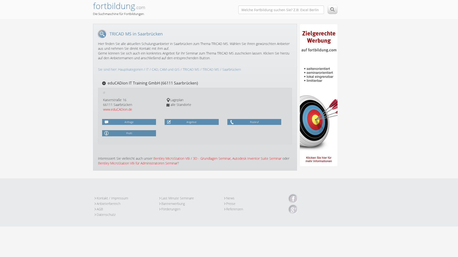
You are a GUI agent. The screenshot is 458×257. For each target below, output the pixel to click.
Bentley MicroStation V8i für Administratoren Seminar (137, 163)
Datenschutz (106, 214)
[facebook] (293, 199)
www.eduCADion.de (117, 109)
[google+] (293, 210)
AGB (100, 209)
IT (147, 69)
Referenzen (234, 209)
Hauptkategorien (130, 69)
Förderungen (170, 209)
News (230, 198)
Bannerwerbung (173, 203)
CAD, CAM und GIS (166, 69)
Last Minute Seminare (177, 198)
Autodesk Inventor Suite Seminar (256, 158)
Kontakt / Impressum (112, 198)
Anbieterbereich (108, 203)
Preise (230, 203)
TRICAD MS (191, 69)
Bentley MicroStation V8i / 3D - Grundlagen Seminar (192, 158)
